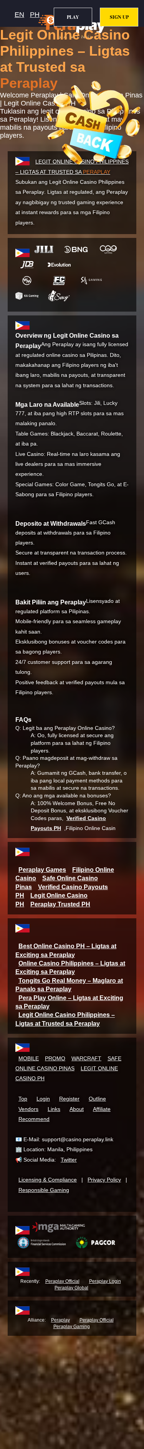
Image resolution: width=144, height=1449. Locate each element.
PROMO (55, 1058)
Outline (97, 1099)
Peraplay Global (71, 1288)
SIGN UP (119, 17)
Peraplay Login (105, 1281)
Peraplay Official (62, 1281)
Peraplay (60, 1320)
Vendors (28, 1109)
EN (19, 14)
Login (43, 1099)
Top (22, 1099)
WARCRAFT (86, 1058)
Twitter (69, 1160)
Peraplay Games (42, 869)
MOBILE (28, 1058)
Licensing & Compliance (47, 1180)
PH (35, 14)
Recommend (34, 1119)
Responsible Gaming (43, 1190)
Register (69, 1099)
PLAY (73, 17)
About (77, 1109)
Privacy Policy (104, 1180)
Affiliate (102, 1109)
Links (54, 1109)
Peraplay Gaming (71, 1326)
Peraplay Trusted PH (60, 904)
